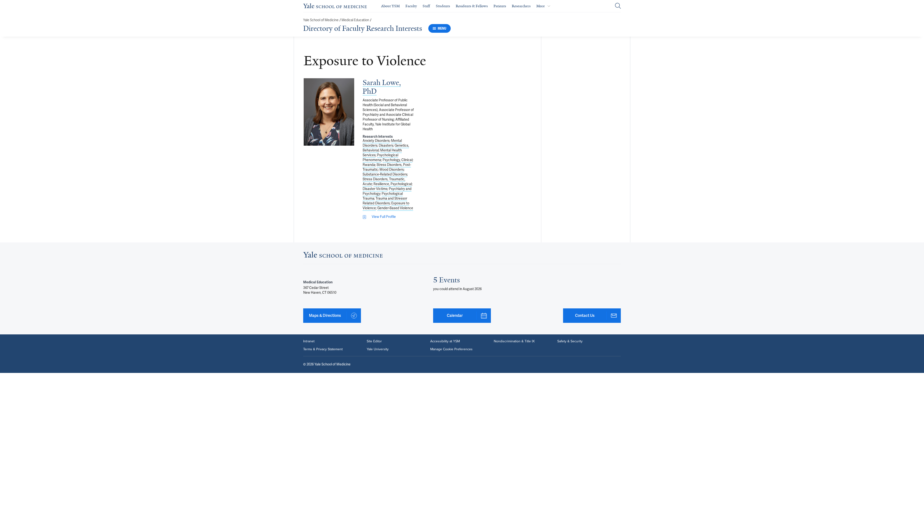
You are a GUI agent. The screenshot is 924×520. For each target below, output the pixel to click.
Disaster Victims (375, 189)
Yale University (378, 349)
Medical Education (355, 20)
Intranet (308, 341)
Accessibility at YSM (445, 341)
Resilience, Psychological (392, 184)
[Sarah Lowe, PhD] (329, 112)
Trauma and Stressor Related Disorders (385, 200)
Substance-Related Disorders (385, 174)
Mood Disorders (391, 170)
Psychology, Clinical (397, 160)
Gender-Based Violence (395, 208)
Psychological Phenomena (380, 157)
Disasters (386, 145)
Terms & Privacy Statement (323, 349)
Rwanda (369, 165)
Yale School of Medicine (321, 20)
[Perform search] (618, 6)
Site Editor (374, 341)
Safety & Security (570, 341)
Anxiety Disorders (376, 141)
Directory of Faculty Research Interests (362, 28)
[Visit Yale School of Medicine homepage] (343, 256)
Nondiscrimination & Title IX (514, 341)
